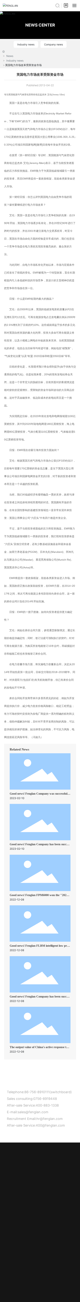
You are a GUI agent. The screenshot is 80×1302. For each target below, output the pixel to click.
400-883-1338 (48, 1105)
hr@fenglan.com (49, 1119)
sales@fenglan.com (33, 1112)
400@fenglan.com (50, 1125)
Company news (53, 44)
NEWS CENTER (40, 25)
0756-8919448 (45, 1099)
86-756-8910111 (36, 1092)
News (9, 55)
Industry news (25, 44)
